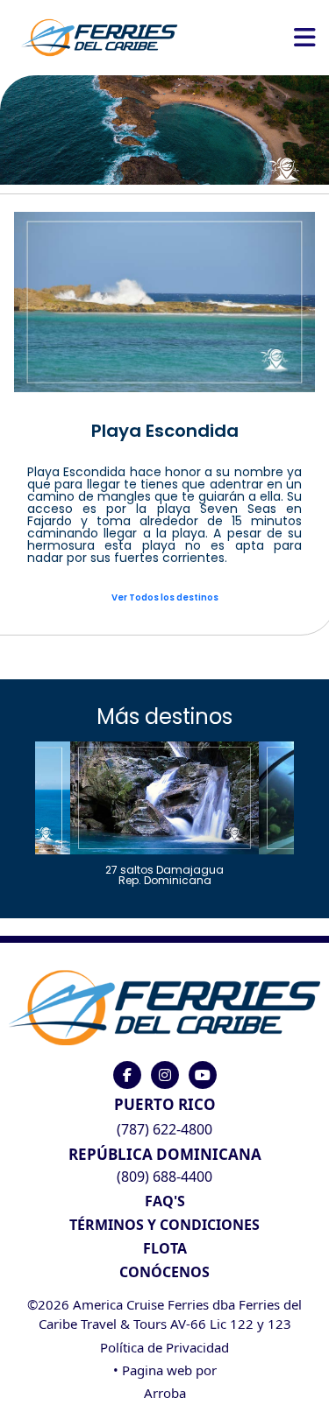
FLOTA (165, 1248)
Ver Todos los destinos (164, 597)
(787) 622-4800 (164, 1129)
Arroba (165, 1392)
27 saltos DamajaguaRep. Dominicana (164, 874)
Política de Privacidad (164, 1347)
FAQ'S (165, 1201)
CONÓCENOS (164, 1272)
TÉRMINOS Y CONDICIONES (164, 1224)
